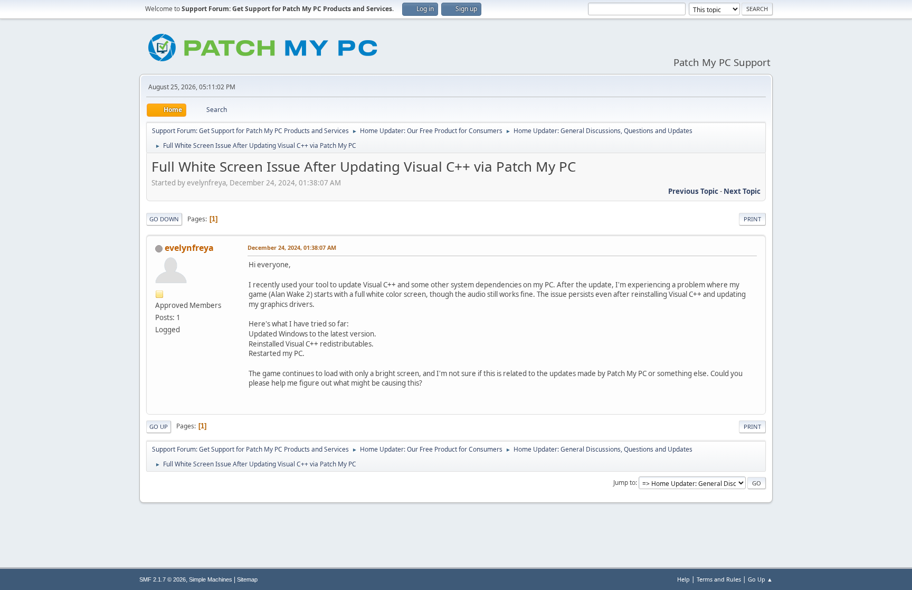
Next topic (742, 191)
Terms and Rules (719, 579)
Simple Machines (210, 579)
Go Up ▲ (760, 579)
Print (752, 219)
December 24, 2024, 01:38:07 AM (292, 247)
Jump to (624, 482)
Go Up (158, 426)
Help (683, 579)
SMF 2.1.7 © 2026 (162, 579)
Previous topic (693, 191)
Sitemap (247, 579)
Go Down (164, 219)
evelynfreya (189, 248)
